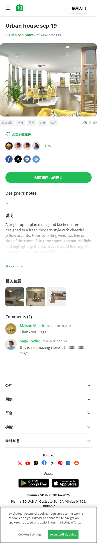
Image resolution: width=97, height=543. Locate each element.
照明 (31, 123)
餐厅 (53, 123)
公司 (9, 385)
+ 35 (48, 146)
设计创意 (12, 440)
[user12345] (18, 146)
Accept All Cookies (63, 534)
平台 (9, 412)
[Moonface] (9, 146)
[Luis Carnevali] (36, 146)
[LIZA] (27, 146)
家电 (42, 123)
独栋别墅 (7, 123)
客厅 (20, 123)
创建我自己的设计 (48, 177)
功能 (9, 426)
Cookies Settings (29, 534)
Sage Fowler (30, 341)
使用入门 (79, 8)
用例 (9, 399)
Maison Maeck (23, 34)
